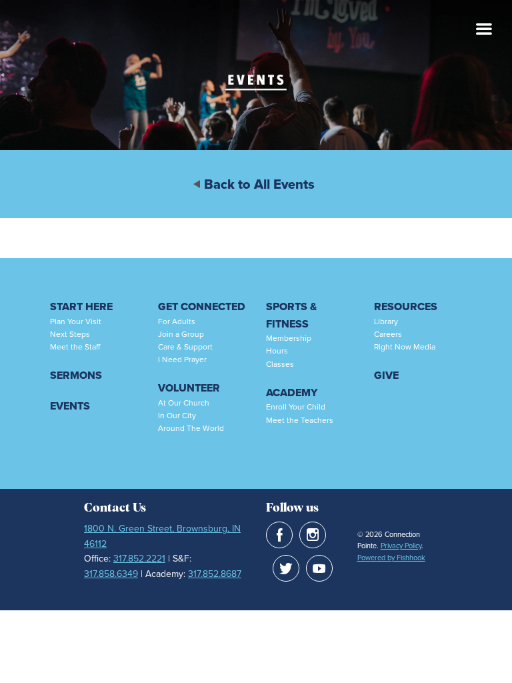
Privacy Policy (401, 545)
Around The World (191, 428)
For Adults (176, 321)
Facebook (279, 535)
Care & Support (185, 347)
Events (70, 406)
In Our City (177, 416)
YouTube (319, 568)
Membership (288, 338)
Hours (277, 351)
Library (386, 321)
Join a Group (181, 334)
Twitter (286, 568)
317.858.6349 (111, 574)
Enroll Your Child (295, 407)
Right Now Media (404, 347)
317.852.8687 (214, 574)
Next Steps (70, 334)
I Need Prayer (182, 360)
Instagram (312, 535)
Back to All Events (259, 184)
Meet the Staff (75, 347)
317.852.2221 (139, 559)
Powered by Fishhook (391, 557)
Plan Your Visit (75, 321)
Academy (291, 392)
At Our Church (183, 403)
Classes (280, 364)
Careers (388, 334)
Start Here (81, 306)
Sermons (76, 375)
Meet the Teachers (299, 420)
